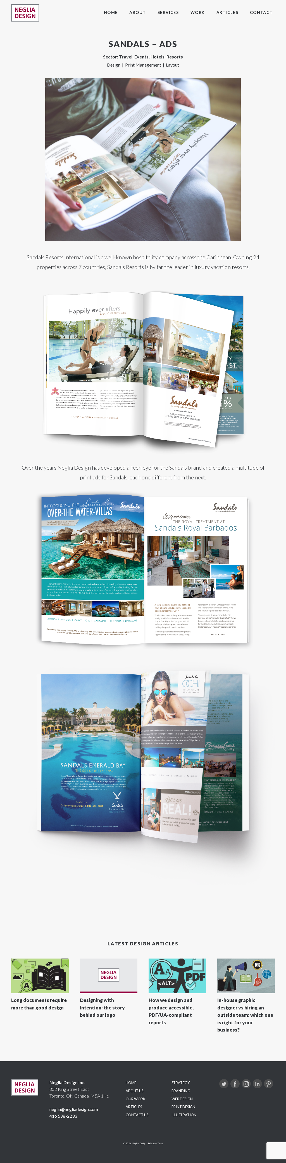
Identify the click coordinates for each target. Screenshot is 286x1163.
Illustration (183, 1115)
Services (168, 12)
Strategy (180, 1082)
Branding (180, 1091)
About (137, 12)
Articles (227, 12)
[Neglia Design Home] (25, 13)
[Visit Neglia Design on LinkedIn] (257, 1083)
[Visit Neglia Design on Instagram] (246, 1083)
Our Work (135, 1099)
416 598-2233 (63, 1116)
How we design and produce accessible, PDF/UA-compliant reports (171, 1011)
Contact (261, 12)
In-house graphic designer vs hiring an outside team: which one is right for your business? (245, 1015)
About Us (134, 1091)
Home (111, 12)
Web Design (182, 1099)
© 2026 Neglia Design (134, 1143)
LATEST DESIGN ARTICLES (143, 944)
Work (197, 12)
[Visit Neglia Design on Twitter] (223, 1083)
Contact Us (137, 1115)
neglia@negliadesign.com (73, 1109)
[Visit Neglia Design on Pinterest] (268, 1083)
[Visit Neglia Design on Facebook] (235, 1083)
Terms (160, 1143)
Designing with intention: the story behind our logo (102, 1007)
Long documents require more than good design (39, 1003)
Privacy (152, 1143)
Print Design (183, 1107)
